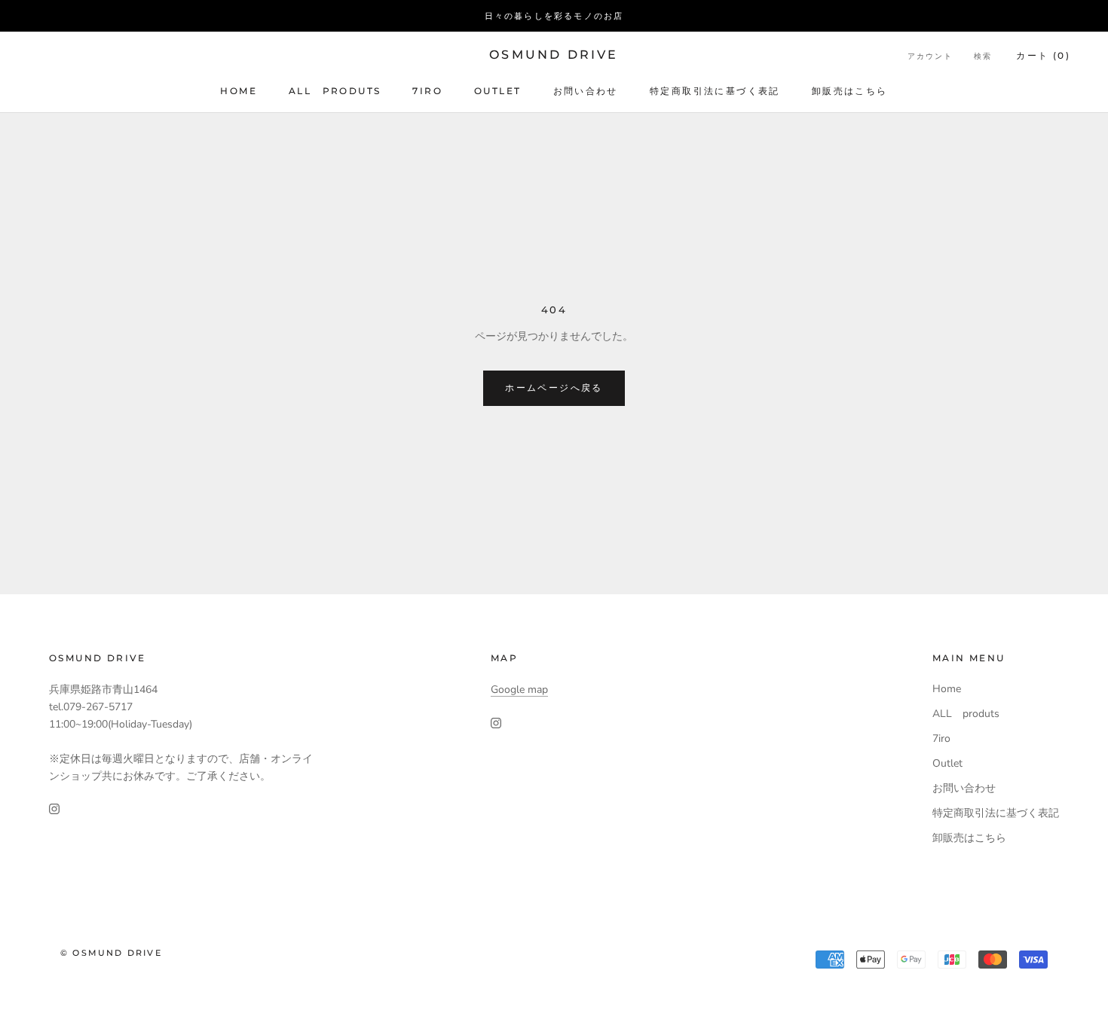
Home (238, 90)
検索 (983, 56)
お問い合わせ (585, 90)
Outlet (497, 90)
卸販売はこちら (850, 90)
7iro (427, 90)
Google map (519, 689)
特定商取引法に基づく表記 (715, 90)
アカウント (930, 56)
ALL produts (335, 90)
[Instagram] (54, 808)
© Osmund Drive (111, 952)
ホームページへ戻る (554, 387)
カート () (1043, 55)
